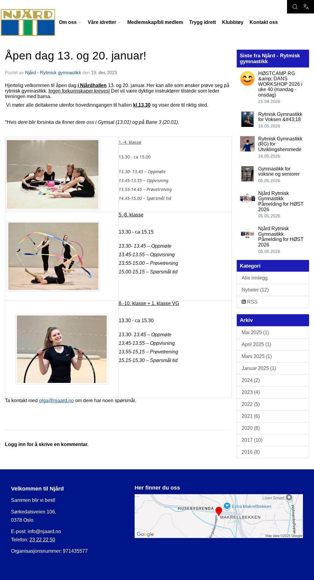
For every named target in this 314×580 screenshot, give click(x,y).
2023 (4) (251, 392)
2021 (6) (251, 416)
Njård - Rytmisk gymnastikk (53, 72)
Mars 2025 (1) (257, 356)
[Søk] (295, 6)
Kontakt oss (264, 22)
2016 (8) (251, 452)
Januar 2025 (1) (259, 368)
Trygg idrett (202, 22)
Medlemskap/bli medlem (155, 22)
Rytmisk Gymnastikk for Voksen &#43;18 (280, 117)
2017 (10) (252, 440)
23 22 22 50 (42, 539)
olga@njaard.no (56, 400)
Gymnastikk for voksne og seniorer (279, 171)
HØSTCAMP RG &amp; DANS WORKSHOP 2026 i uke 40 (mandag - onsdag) (280, 84)
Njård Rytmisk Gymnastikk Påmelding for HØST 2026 (281, 201)
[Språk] (306, 6)
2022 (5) (251, 404)
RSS (252, 301)
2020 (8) (251, 428)
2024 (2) (251, 380)
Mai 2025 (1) (255, 332)
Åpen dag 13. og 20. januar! (75, 55)
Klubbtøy (232, 22)
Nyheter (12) (255, 289)
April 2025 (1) (256, 344)
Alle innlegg (255, 277)
